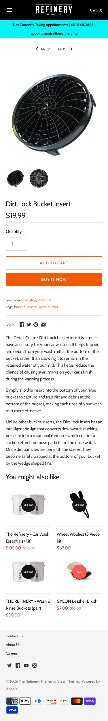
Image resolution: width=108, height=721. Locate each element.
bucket (19, 307)
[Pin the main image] (35, 324)
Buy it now (54, 279)
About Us (13, 645)
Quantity (14, 231)
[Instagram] (34, 666)
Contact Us (14, 636)
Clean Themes (68, 681)
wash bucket (48, 307)
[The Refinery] (54, 10)
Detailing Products (37, 300)
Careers (12, 653)
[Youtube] (26, 666)
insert (31, 307)
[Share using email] (43, 324)
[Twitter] (9, 666)
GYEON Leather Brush (77, 601)
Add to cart (54, 263)
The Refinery (29, 681)
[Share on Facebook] (22, 324)
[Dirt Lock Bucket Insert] (54, 115)
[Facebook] (18, 666)
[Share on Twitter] (28, 324)
